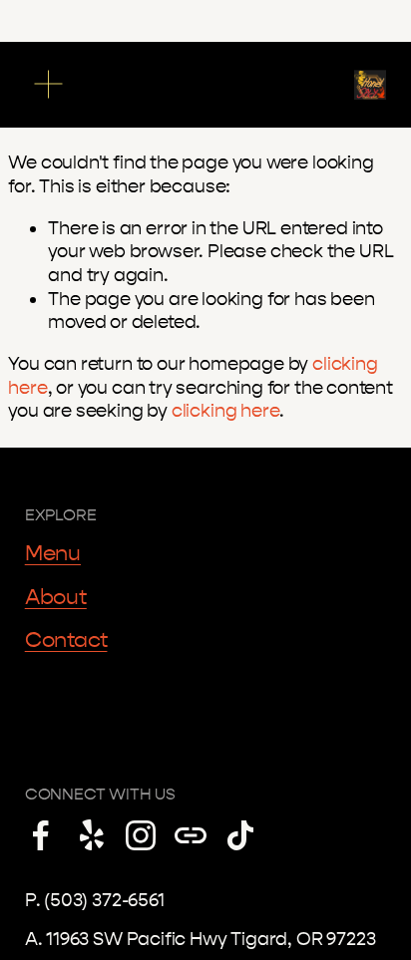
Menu (53, 553)
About (56, 597)
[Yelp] (91, 835)
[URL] (190, 835)
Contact (66, 640)
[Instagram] (141, 835)
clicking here (226, 411)
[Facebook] (41, 835)
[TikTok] (240, 835)
